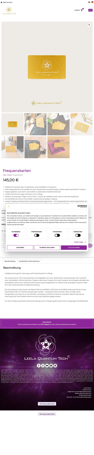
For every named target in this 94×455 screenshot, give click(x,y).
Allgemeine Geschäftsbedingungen (79, 391)
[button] (89, 24)
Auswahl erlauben (47, 247)
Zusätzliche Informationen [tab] (29, 261)
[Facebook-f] (39, 365)
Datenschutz (87, 390)
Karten (9, 175)
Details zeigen (78, 242)
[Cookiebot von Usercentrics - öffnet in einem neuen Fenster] (79, 206)
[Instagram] (43, 365)
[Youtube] (47, 365)
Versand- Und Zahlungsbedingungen (79, 397)
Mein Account (7, 2)
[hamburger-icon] (90, 10)
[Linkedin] (55, 365)
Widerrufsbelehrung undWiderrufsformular (83, 394)
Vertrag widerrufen (47, 404)
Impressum (87, 388)
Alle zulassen (74, 247)
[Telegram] (51, 365)
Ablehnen (20, 247)
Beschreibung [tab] (10, 261)
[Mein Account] (1, 2)
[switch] (36, 235)
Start (4, 175)
